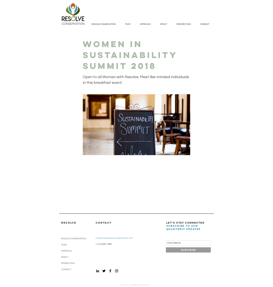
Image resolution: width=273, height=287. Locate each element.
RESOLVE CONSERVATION (73, 238)
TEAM (64, 245)
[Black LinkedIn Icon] (98, 271)
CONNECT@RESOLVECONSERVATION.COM (114, 238)
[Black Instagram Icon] (117, 271)
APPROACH (66, 251)
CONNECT (66, 269)
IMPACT (64, 257)
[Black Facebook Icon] (110, 271)
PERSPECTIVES (68, 263)
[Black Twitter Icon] (104, 271)
